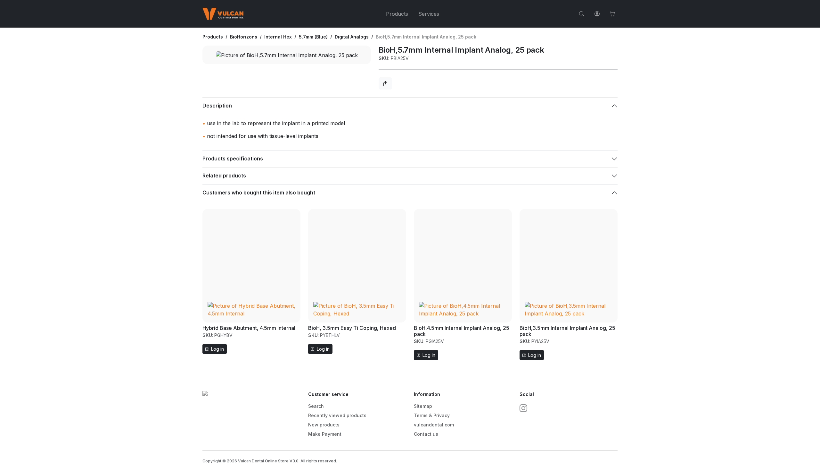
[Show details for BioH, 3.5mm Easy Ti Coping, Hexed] (357, 265)
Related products (224, 175)
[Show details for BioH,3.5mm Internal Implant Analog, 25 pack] (568, 265)
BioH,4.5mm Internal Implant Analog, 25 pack (461, 331)
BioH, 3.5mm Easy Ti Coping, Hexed (352, 328)
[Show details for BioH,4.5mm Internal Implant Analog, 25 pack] (463, 265)
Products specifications (232, 158)
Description (217, 105)
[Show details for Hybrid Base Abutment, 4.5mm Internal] (251, 265)
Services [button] (428, 14)
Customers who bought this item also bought (258, 192)
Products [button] (397, 14)
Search (316, 406)
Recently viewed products (337, 415)
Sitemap (423, 406)
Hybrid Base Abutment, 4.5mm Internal (248, 328)
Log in (217, 349)
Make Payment (324, 434)
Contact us (426, 434)
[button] (582, 13)
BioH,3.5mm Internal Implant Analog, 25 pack (567, 331)
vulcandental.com (434, 424)
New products (324, 424)
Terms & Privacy (432, 415)
